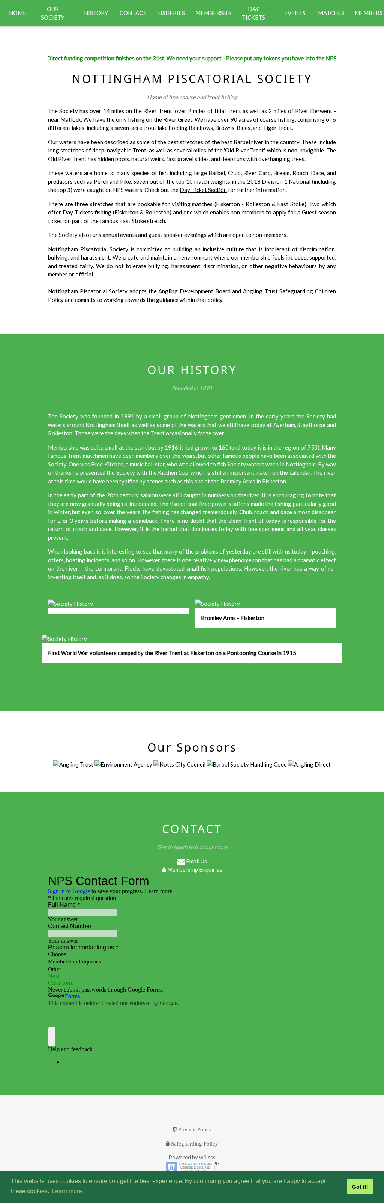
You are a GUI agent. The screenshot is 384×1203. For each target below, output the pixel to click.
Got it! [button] (360, 1187)
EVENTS (295, 12)
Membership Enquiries (194, 869)
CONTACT (133, 12)
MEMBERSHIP (213, 12)
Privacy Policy (194, 1129)
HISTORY (96, 12)
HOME (17, 12)
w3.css (207, 1157)
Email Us (196, 861)
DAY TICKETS (253, 13)
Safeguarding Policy (194, 1143)
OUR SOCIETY (52, 13)
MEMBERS (368, 12)
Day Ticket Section (203, 189)
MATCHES (331, 12)
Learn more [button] (67, 1191)
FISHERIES (171, 12)
